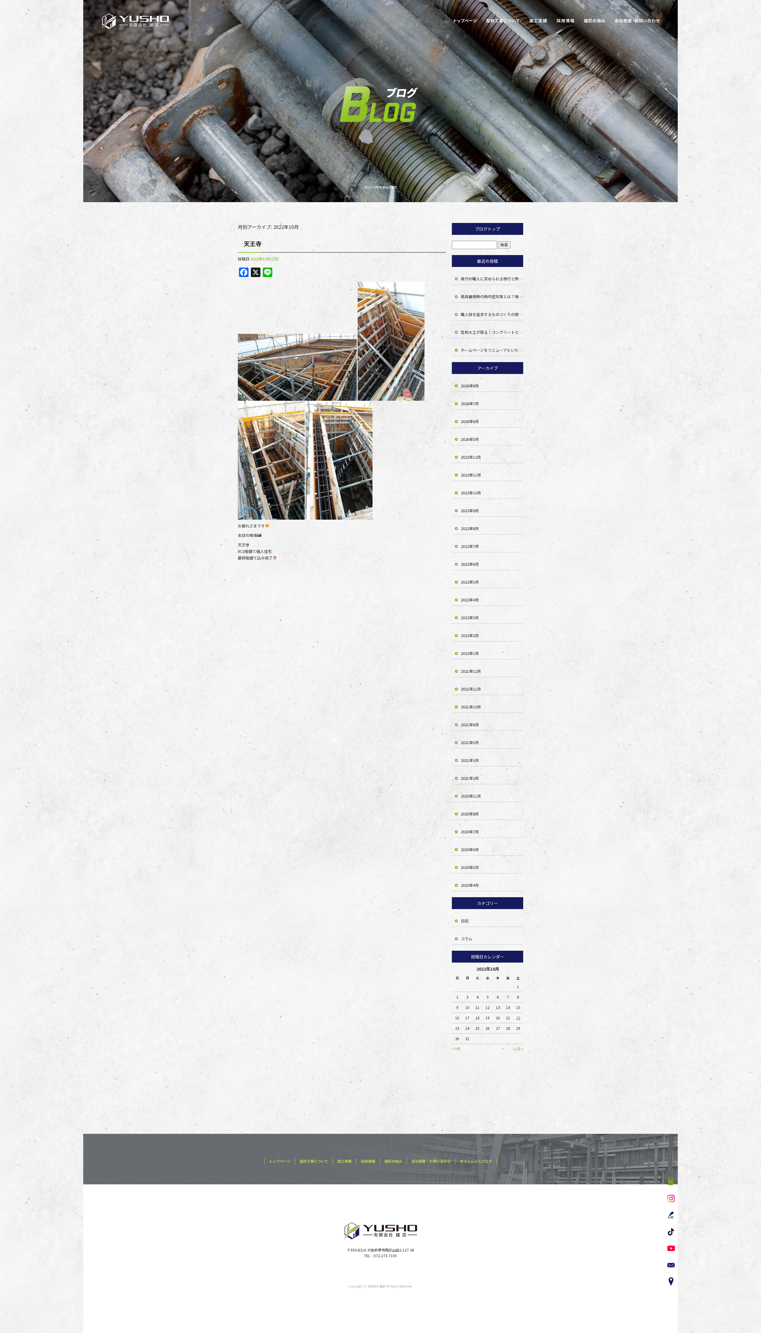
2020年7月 (470, 831)
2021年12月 (471, 671)
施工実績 (538, 21)
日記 (464, 921)
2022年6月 (470, 564)
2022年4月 (470, 600)
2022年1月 (470, 653)
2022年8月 (470, 528)
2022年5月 (470, 582)
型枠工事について (502, 21)
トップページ (465, 21)
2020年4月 (470, 885)
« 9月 (456, 1048)
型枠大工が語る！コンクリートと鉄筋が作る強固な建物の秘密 (492, 332)
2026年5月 (470, 439)
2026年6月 (470, 421)
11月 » (518, 1048)
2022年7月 (470, 546)
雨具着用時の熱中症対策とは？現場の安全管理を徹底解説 (492, 296)
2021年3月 (470, 760)
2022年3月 (470, 617)
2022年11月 (471, 475)
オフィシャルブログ (476, 1161)
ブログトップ (487, 229)
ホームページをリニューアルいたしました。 (492, 350)
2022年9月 (470, 510)
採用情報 (566, 21)
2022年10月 (471, 493)
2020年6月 (470, 849)
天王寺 (253, 243)
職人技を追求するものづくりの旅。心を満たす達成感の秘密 (492, 314)
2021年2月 (470, 778)
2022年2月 (470, 635)
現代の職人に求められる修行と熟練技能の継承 (492, 279)
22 (518, 1017)
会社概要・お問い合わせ (637, 21)
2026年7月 (470, 403)
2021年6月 (470, 724)
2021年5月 (470, 742)
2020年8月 (470, 814)
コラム (466, 938)
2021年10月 (471, 707)
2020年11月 (471, 796)
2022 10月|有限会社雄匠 (380, 187)
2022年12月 (471, 457)
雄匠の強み (594, 21)
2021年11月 (471, 689)
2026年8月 (470, 386)
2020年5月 (470, 867)
